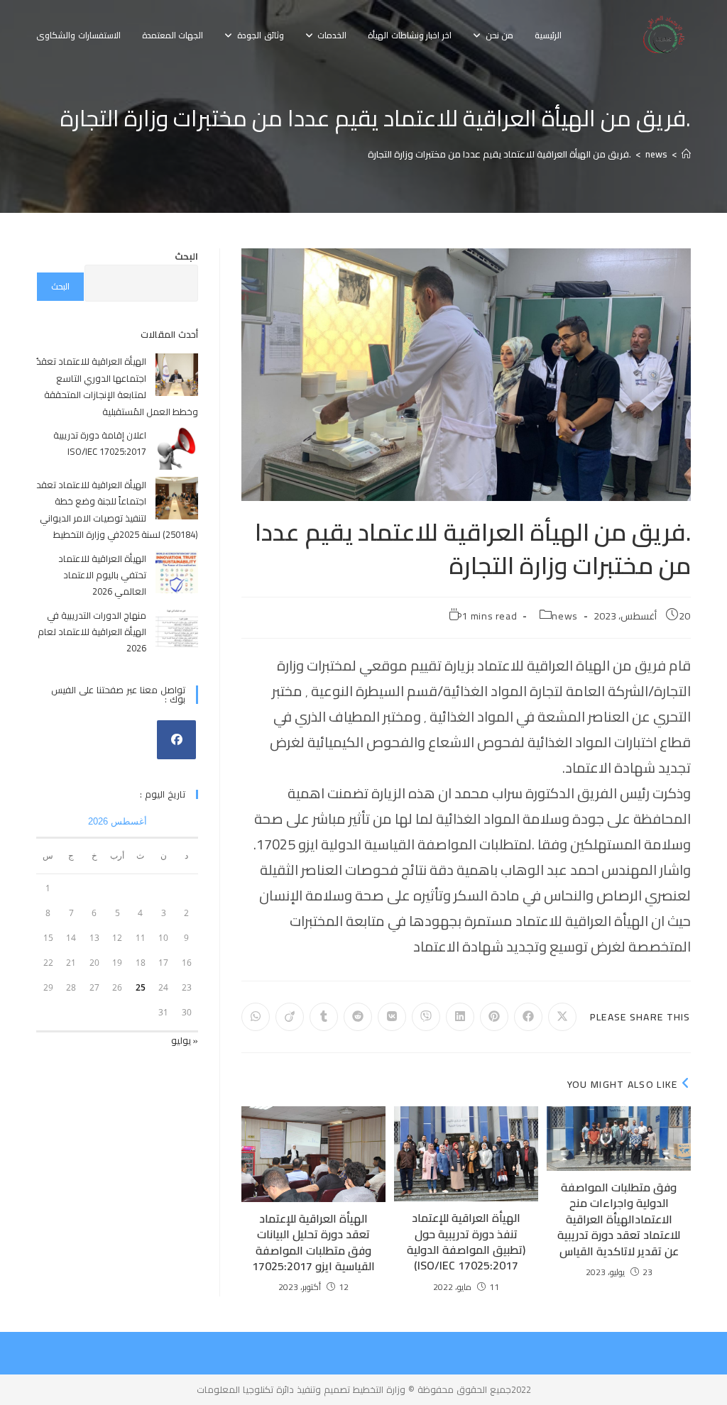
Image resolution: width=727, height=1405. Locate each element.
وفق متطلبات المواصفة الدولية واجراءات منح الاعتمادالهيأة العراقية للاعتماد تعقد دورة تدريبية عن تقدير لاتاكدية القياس (618, 1219)
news (564, 616)
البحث (186, 256)
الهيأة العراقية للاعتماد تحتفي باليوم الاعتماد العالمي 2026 (102, 575)
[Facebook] (176, 739)
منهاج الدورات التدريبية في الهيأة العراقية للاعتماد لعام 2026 (92, 632)
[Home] (686, 153)
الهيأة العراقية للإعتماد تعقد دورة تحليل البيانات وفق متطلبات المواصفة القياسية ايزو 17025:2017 (313, 1242)
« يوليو (184, 1040)
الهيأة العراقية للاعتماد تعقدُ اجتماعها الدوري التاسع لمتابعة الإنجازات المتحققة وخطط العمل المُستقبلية (117, 386)
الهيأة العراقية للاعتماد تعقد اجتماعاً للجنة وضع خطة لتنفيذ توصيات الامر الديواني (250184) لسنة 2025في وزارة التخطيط (117, 509)
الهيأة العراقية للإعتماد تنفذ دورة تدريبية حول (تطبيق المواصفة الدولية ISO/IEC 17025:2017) (466, 1242)
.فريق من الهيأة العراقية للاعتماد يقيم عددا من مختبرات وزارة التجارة (499, 153)
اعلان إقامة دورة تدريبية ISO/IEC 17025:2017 (99, 443)
